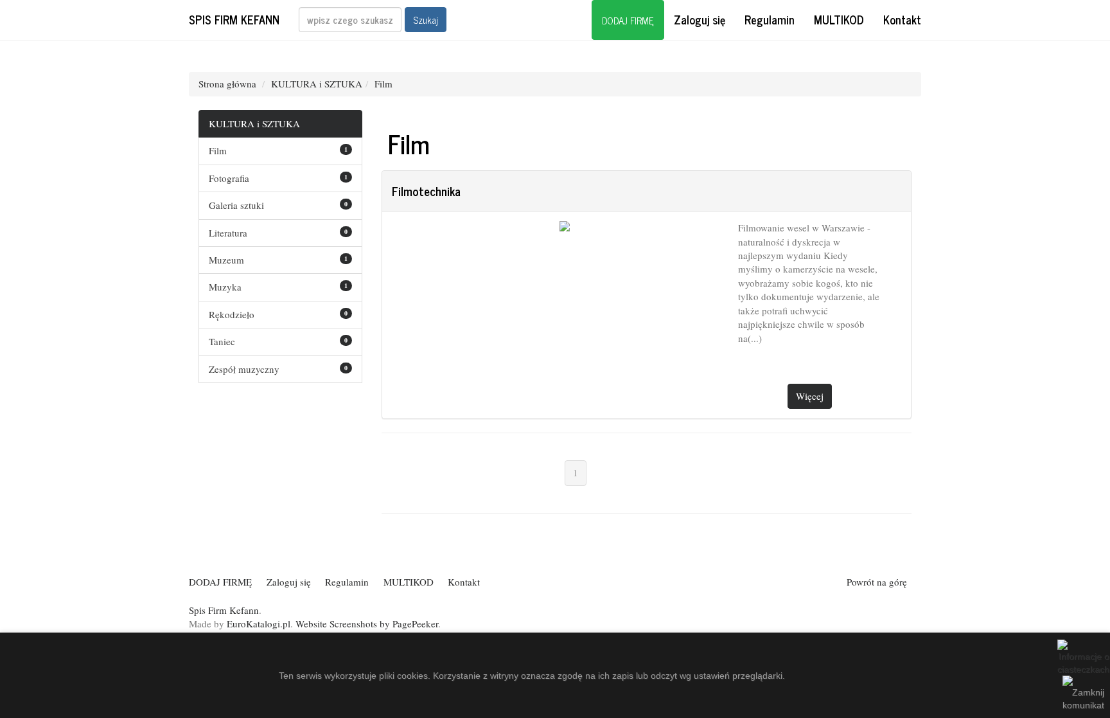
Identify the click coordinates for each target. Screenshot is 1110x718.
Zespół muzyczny (244, 369)
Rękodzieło (231, 314)
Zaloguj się (699, 19)
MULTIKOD (839, 19)
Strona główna (227, 83)
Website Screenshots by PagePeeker (366, 623)
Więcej (810, 396)
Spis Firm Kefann (234, 19)
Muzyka (225, 286)
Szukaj (425, 20)
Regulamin (769, 19)
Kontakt (902, 19)
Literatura (228, 232)
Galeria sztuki (236, 205)
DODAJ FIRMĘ (628, 20)
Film (383, 83)
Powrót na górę (877, 581)
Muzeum (226, 259)
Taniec (222, 341)
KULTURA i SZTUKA (316, 83)
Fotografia (229, 178)
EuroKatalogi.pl (258, 623)
